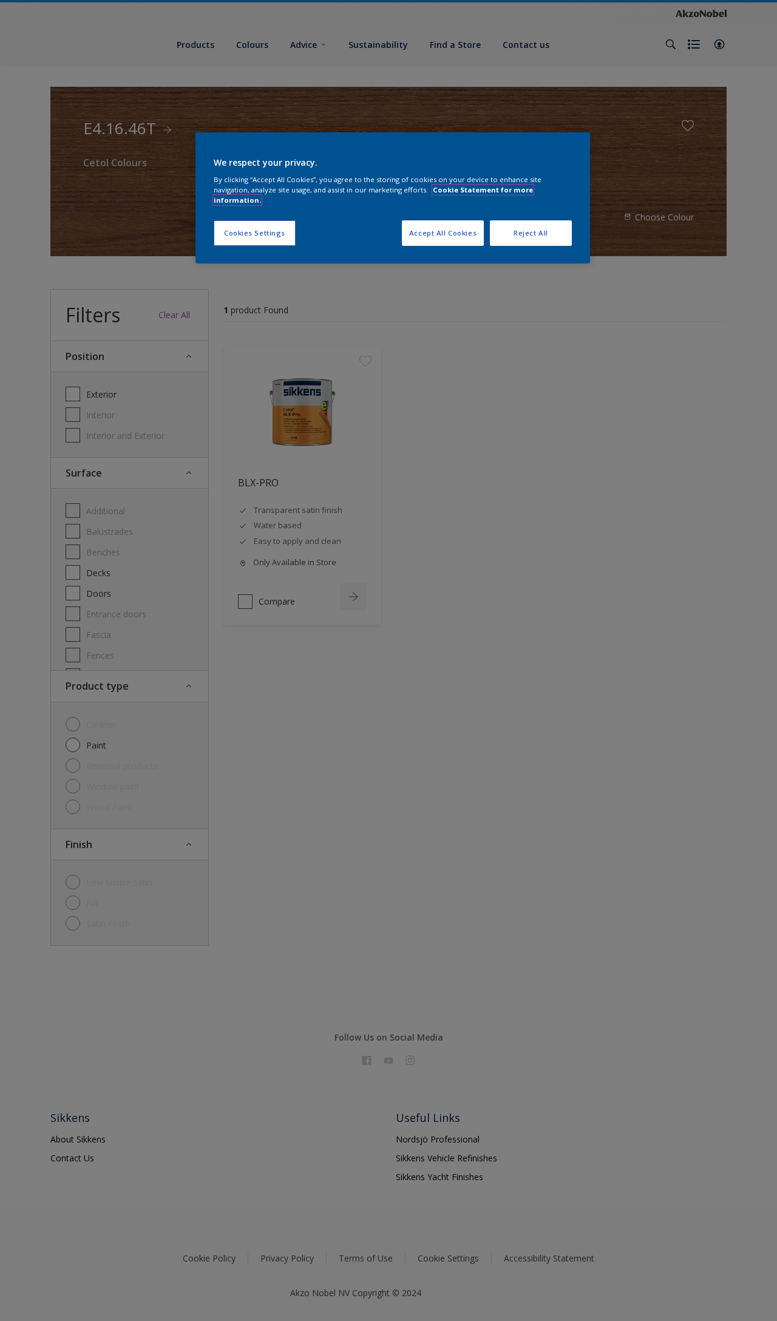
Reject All (531, 232)
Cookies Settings (254, 232)
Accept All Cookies (443, 232)
